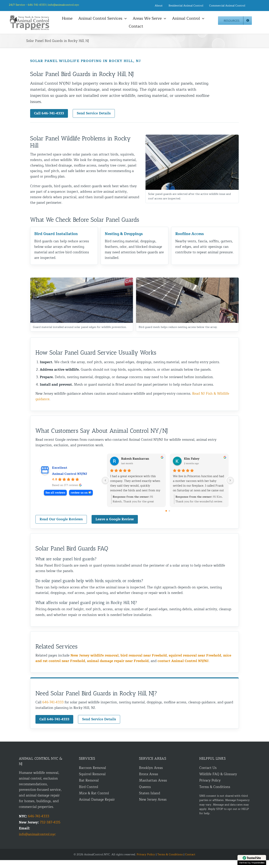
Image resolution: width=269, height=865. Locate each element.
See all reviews (55, 492)
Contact (190, 854)
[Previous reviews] (105, 480)
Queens (145, 787)
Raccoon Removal (92, 768)
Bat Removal (89, 780)
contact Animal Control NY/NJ (183, 661)
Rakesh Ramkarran (135, 459)
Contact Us (208, 768)
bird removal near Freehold (144, 655)
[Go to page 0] (166, 511)
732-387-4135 (50, 822)
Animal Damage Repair (97, 799)
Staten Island (149, 793)
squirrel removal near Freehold (195, 655)
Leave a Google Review (115, 519)
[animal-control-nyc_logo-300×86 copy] (30, 16)
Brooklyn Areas (151, 768)
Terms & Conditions (214, 787)
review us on (79, 492)
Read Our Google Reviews (61, 519)
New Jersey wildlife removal (94, 655)
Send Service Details (94, 113)
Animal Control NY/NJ (69, 474)
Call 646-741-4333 (49, 113)
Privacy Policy (210, 780)
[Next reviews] (230, 480)
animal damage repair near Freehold (118, 661)
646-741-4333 (53, 702)
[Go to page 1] (169, 510)
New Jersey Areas (153, 799)
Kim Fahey (191, 459)
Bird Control (88, 787)
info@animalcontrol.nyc (63, 5)
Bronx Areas (148, 774)
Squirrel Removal (92, 774)
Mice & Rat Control (94, 793)
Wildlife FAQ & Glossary (218, 774)
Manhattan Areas (153, 780)
